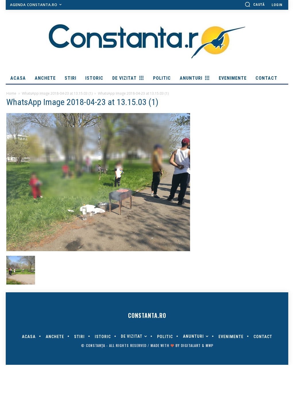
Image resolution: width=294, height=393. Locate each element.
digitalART (191, 345)
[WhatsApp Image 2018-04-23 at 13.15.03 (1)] (98, 249)
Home (11, 93)
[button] (255, 4)
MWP (209, 345)
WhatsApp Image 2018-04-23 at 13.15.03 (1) (57, 93)
